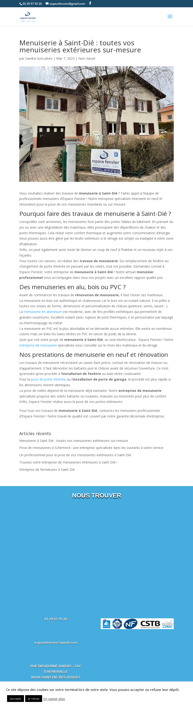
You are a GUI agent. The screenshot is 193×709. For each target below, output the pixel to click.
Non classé (86, 58)
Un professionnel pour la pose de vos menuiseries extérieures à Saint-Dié (75, 455)
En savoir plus (54, 699)
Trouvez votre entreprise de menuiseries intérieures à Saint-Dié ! (68, 462)
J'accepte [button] (15, 698)
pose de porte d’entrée (48, 379)
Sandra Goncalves (38, 58)
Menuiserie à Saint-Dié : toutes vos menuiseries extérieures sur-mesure (73, 440)
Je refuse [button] (33, 698)
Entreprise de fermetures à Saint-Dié (47, 469)
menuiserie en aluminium (43, 311)
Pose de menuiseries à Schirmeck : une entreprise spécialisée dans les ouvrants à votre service (91, 447)
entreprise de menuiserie (38, 345)
